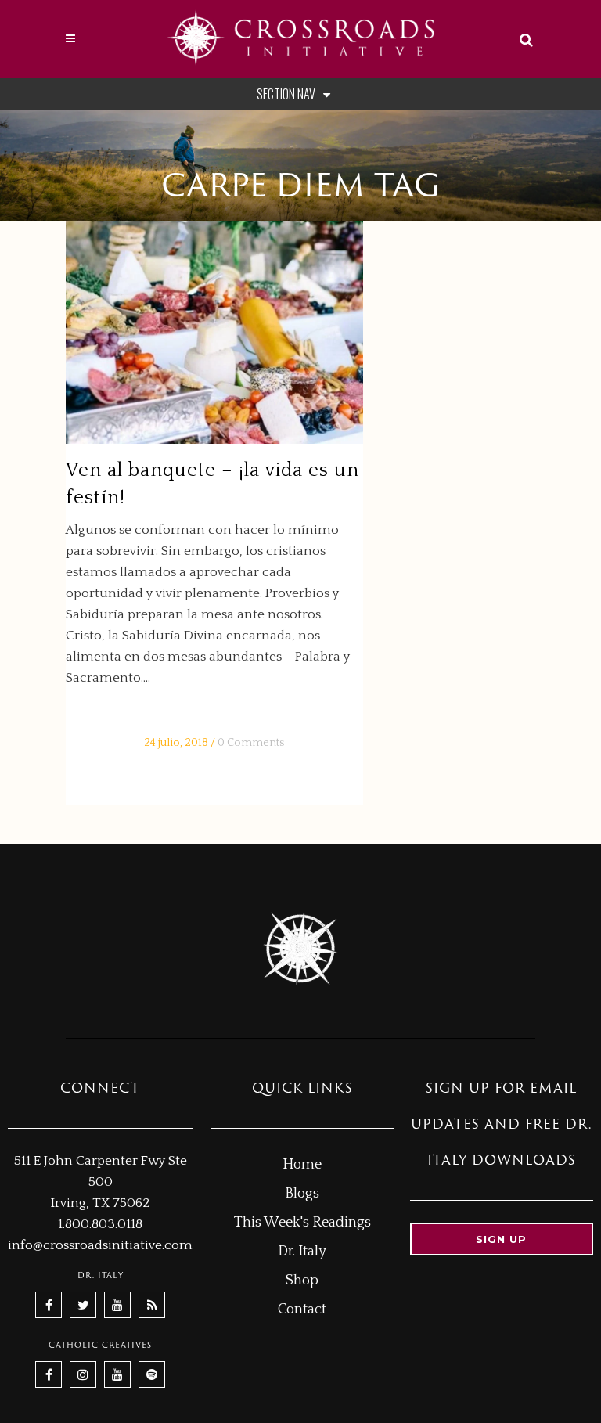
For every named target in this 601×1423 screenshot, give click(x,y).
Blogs (302, 1193)
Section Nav (286, 94)
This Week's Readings (302, 1222)
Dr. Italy (302, 1251)
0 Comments (251, 743)
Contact (302, 1309)
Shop (302, 1280)
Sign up (501, 1239)
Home (302, 1165)
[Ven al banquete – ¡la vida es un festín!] (214, 332)
